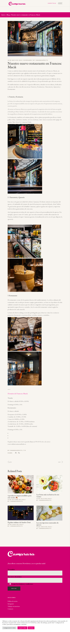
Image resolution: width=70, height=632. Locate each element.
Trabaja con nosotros (14, 606)
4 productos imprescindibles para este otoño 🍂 (19, 496)
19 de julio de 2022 (43, 498)
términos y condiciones (26, 584)
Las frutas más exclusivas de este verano (47, 495)
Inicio (3, 15)
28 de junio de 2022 (15, 524)
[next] (62, 462)
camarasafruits (42, 60)
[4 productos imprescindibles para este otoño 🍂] (21, 485)
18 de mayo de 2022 (15, 60)
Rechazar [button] (31, 628)
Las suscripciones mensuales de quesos (47, 524)
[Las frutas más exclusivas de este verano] (49, 483)
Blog (8, 15)
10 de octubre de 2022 (16, 499)
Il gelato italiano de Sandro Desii (19, 522)
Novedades (28, 60)
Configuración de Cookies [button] (9, 628)
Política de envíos (13, 601)
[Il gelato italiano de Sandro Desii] (21, 513)
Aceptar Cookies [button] (22, 628)
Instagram (11, 604)
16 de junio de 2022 (43, 526)
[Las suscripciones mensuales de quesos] (49, 513)
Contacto (10, 609)
